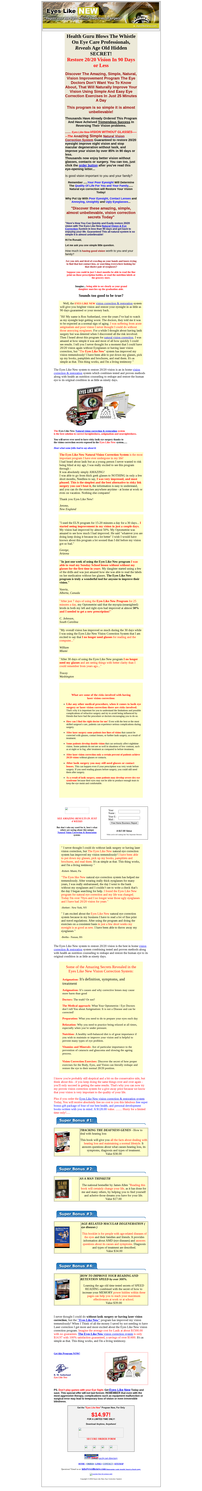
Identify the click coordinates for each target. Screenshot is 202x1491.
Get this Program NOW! (67, 1353)
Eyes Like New (120, 1389)
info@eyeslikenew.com (111, 1469)
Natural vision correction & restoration (96, 431)
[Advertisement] (52, 80)
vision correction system (105, 1334)
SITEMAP (119, 1464)
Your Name (111, 811)
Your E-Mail (112, 818)
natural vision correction (118, 337)
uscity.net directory (108, 1458)
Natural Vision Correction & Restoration (77, 832)
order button (88, 165)
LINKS (98, 1464)
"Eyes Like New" (88, 1320)
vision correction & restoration (114, 303)
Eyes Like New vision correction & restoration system (112, 1098)
